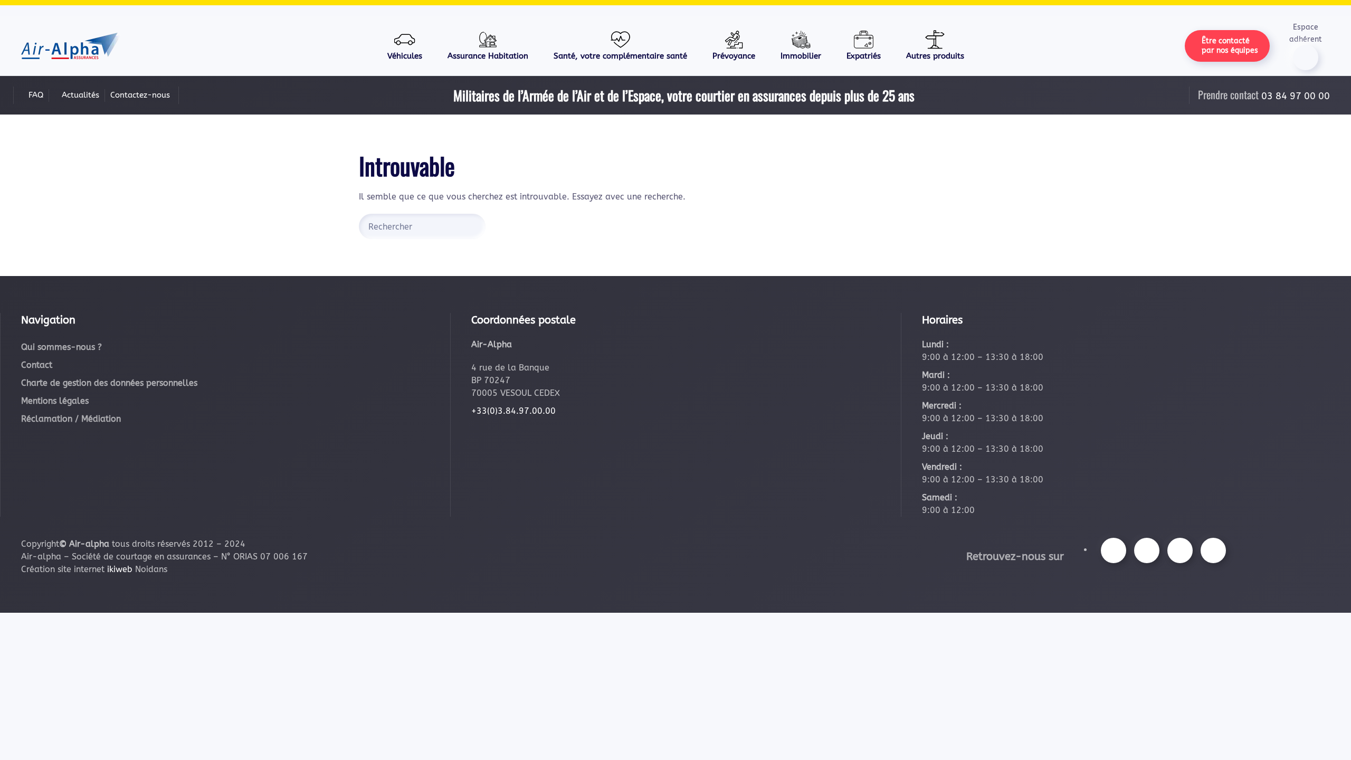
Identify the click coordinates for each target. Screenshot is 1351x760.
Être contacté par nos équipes (1230, 45)
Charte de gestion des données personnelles (109, 383)
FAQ (35, 95)
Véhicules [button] (404, 56)
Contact (36, 365)
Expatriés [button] (863, 56)
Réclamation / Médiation (71, 419)
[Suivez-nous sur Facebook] (1113, 550)
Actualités (80, 95)
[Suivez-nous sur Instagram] (1146, 550)
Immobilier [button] (801, 56)
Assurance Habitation (488, 56)
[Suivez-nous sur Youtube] (1180, 550)
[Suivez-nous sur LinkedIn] (1213, 550)
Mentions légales (55, 401)
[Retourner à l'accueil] (71, 46)
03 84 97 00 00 (1295, 96)
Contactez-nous (140, 95)
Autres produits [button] (935, 56)
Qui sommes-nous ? (61, 347)
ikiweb (119, 569)
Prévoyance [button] (733, 56)
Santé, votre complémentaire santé (620, 56)
